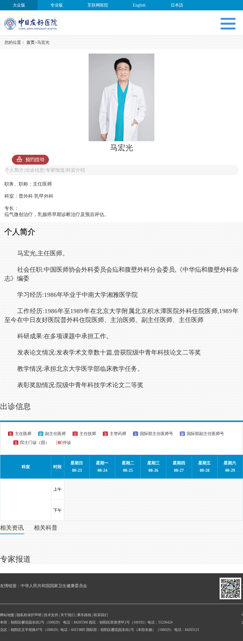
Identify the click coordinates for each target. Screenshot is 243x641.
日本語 (177, 5)
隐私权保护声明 (29, 615)
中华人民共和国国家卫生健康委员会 (54, 586)
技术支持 (51, 615)
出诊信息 (34, 170)
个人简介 (14, 170)
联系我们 (101, 615)
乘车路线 (84, 615)
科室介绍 (75, 170)
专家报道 (55, 170)
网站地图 (7, 615)
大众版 (19, 5)
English (139, 5)
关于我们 (67, 615)
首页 (30, 42)
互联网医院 (97, 5)
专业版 (56, 5)
